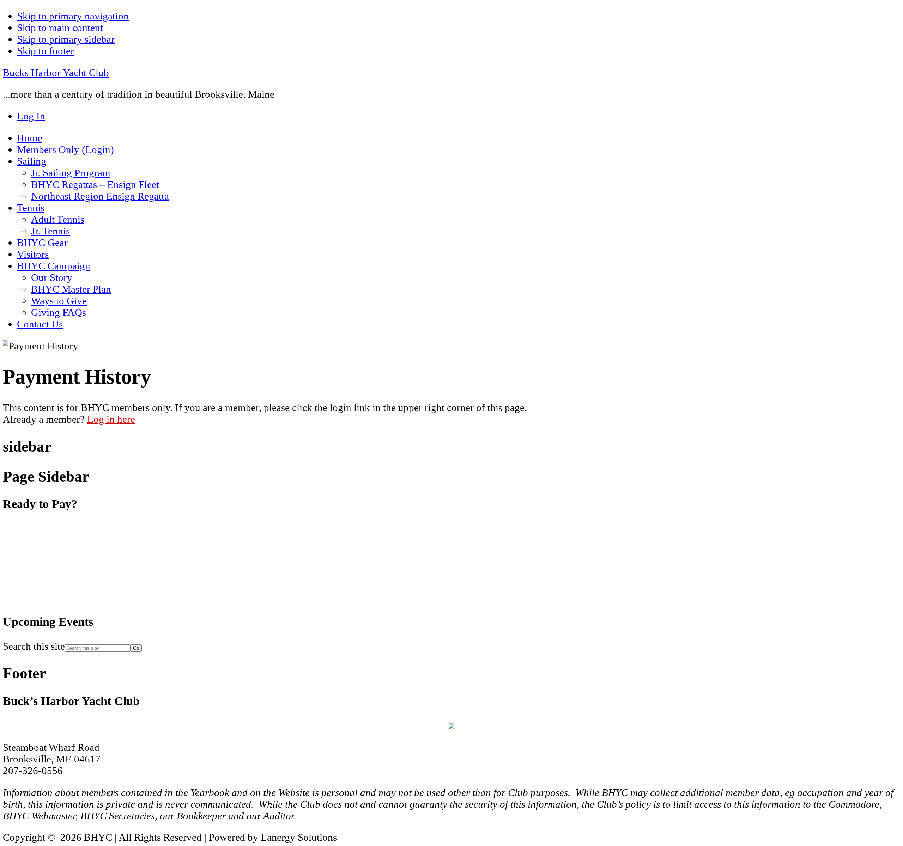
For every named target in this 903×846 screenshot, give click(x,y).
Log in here (111, 419)
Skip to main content (60, 27)
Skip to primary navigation (73, 16)
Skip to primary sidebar (66, 39)
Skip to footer (45, 50)
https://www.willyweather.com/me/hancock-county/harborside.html (56, 599)
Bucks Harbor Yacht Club (56, 72)
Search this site (34, 646)
